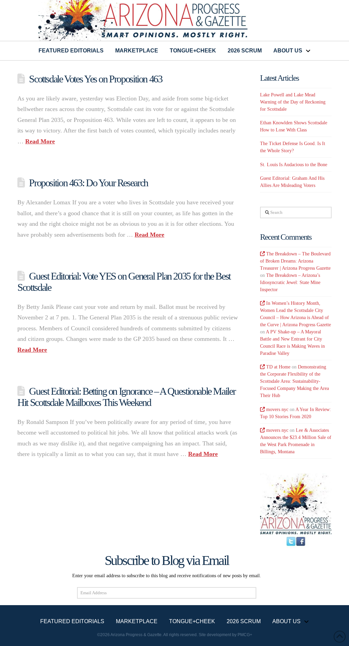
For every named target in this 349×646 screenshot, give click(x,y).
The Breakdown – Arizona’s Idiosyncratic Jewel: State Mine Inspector (290, 282)
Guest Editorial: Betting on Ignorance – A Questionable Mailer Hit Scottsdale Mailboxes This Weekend (126, 396)
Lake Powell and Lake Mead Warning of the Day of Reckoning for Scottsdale (292, 102)
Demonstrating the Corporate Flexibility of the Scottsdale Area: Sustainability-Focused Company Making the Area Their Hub (294, 381)
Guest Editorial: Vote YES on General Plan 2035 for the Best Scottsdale (123, 281)
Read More (40, 141)
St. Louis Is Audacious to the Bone (293, 164)
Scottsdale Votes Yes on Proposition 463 (95, 78)
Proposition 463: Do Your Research (88, 182)
